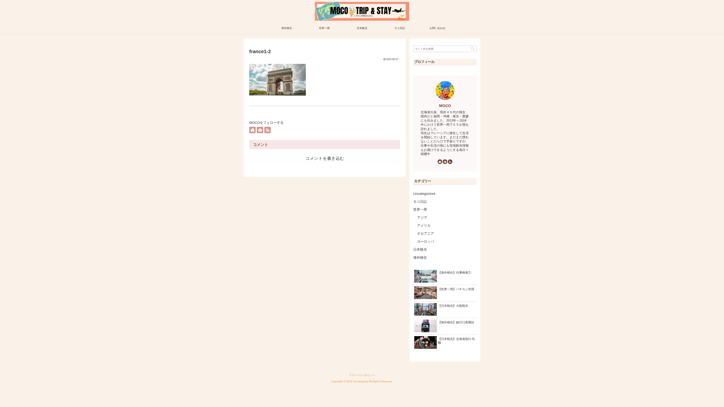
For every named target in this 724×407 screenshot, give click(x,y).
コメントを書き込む (324, 158)
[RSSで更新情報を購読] (267, 130)
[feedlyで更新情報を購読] (260, 130)
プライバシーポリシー (362, 375)
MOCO (445, 106)
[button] (472, 49)
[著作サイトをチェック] (252, 130)
